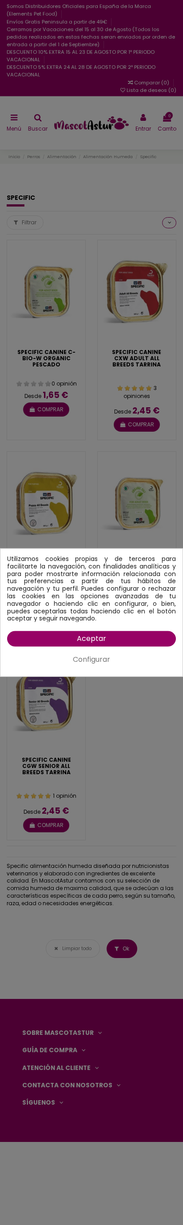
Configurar (91, 659)
